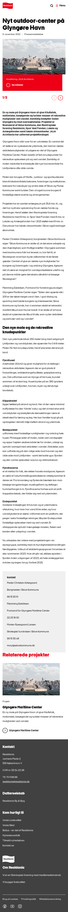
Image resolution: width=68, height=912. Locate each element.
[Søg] (51, 5)
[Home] (8, 6)
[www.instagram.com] (20, 906)
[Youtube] (12, 906)
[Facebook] (5, 906)
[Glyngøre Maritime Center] (31, 679)
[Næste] (60, 97)
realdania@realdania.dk (16, 781)
